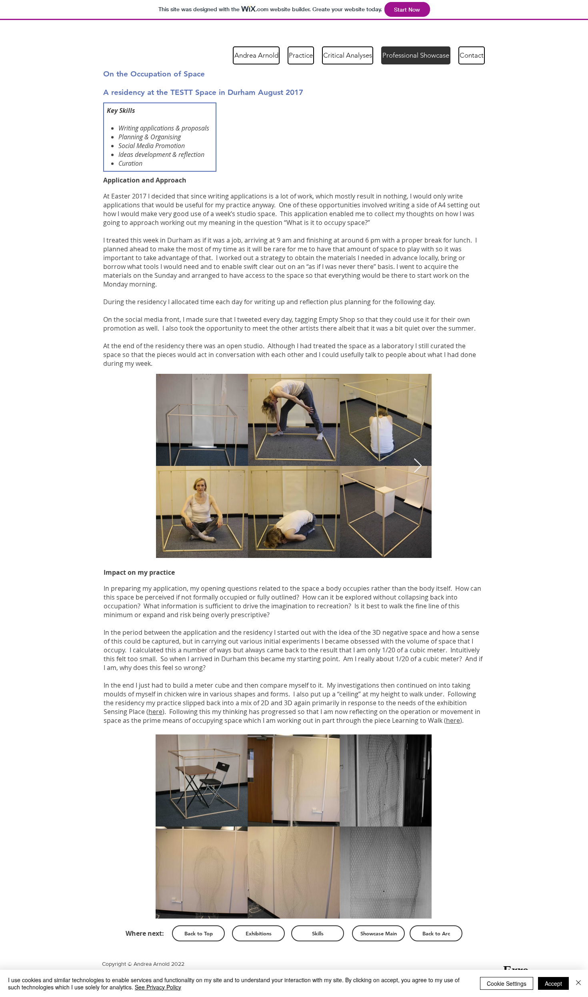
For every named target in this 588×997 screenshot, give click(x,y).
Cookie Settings (506, 983)
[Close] (578, 983)
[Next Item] (417, 466)
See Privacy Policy (158, 987)
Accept (553, 983)
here (155, 711)
